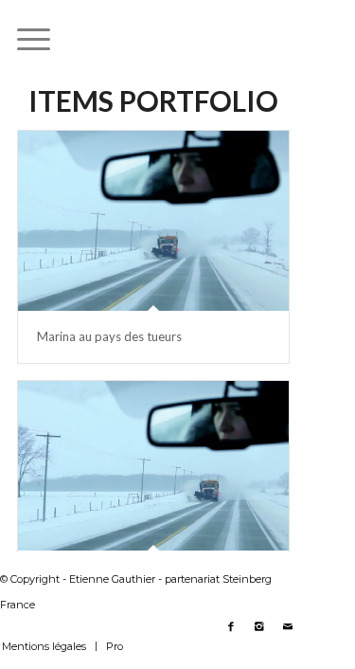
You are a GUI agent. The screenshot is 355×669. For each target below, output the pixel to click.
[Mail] (288, 626)
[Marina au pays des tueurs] (153, 221)
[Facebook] (231, 626)
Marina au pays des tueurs (109, 336)
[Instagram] (259, 626)
